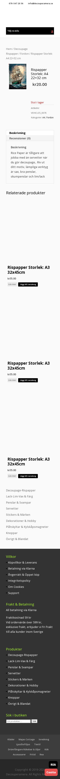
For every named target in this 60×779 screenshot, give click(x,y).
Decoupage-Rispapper (21, 490)
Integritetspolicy (19, 580)
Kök (47, 749)
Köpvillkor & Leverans (22, 562)
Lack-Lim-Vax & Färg (19, 496)
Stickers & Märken (18, 514)
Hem (9, 49)
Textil (37, 744)
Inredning (44, 739)
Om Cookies (16, 587)
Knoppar (12, 533)
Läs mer (12, 284)
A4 (43, 117)
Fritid (33, 754)
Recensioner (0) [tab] (19, 138)
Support (13, 593)
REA (53, 764)
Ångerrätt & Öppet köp (23, 574)
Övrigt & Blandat (17, 539)
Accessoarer (19, 754)
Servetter (12, 508)
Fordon (24, 53)
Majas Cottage (27, 739)
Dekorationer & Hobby (21, 521)
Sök (34, 721)
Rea (42, 754)
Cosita (51, 772)
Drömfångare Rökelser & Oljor (24, 749)
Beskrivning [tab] (17, 133)
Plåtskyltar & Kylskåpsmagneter (27, 527)
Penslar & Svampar (18, 502)
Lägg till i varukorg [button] (28, 284)
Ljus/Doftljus (23, 744)
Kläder (11, 739)
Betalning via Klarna (21, 568)
